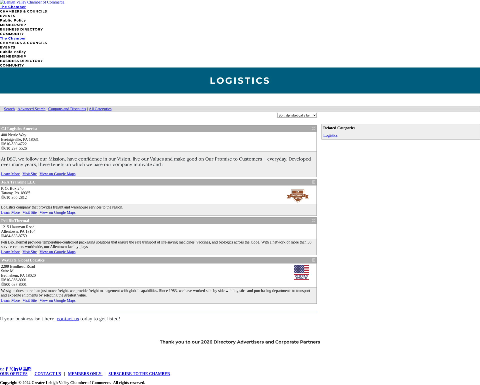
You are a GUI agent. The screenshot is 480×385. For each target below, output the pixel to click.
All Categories (100, 109)
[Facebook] (7, 369)
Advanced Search (32, 109)
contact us (68, 319)
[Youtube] (25, 369)
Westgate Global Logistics (22, 260)
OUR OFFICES (14, 374)
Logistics (330, 135)
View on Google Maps (58, 174)
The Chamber (13, 7)
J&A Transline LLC (18, 182)
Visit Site (29, 174)
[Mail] (2, 369)
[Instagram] (29, 369)
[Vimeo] (20, 369)
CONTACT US (47, 374)
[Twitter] (11, 369)
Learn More (10, 174)
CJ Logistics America (19, 128)
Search (9, 109)
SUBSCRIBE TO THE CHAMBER (139, 374)
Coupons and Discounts (67, 109)
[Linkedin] (16, 369)
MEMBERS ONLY (85, 374)
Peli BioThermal (15, 220)
